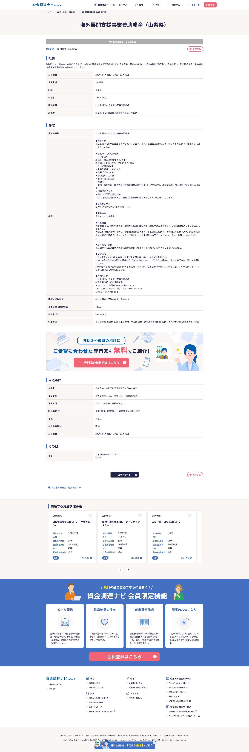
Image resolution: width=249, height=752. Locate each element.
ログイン (195, 4)
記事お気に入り (94, 687)
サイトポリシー (66, 735)
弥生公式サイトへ (182, 735)
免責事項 (94, 735)
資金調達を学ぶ (94, 683)
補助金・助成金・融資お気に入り (101, 711)
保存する (197, 48)
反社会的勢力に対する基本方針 (140, 735)
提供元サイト (124, 474)
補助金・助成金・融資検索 (66, 12)
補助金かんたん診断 (96, 702)
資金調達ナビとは (106, 4)
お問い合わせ (169, 735)
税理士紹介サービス (176, 692)
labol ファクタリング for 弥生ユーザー (183, 716)
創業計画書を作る (135, 683)
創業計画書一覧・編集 (137, 687)
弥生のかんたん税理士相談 (178, 701)
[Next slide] (129, 570)
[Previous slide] (120, 570)
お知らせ (52, 689)
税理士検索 (173, 696)
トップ (48, 12)
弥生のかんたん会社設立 (178, 683)
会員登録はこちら (124, 656)
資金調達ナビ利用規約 (107, 735)
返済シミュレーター (96, 707)
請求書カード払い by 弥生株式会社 (181, 711)
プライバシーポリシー (81, 735)
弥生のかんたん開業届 (177, 687)
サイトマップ (122, 735)
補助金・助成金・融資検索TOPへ (67, 487)
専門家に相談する (135, 698)
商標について (157, 735)
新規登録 (210, 4)
